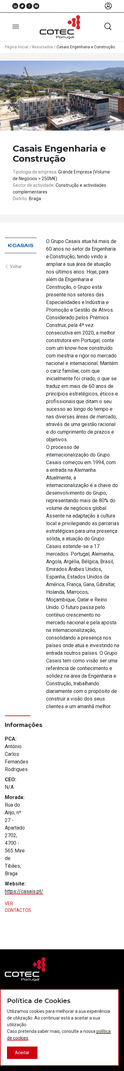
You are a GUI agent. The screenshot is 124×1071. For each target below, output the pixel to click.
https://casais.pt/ (24, 891)
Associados (42, 47)
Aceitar (22, 1052)
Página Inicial (16, 47)
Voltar (16, 266)
